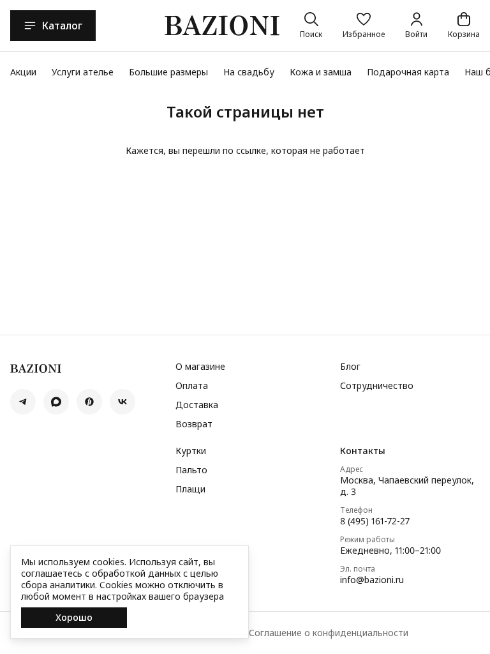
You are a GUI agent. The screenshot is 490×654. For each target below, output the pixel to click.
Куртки (190, 451)
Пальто (191, 470)
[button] (364, 25)
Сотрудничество (376, 386)
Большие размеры (168, 72)
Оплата (191, 386)
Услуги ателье (83, 72)
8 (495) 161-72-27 (375, 521)
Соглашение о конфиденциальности (328, 633)
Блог (350, 366)
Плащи (190, 489)
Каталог (61, 26)
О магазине (200, 366)
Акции (23, 72)
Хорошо (74, 617)
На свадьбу (248, 72)
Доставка (196, 405)
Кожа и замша (321, 72)
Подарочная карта (408, 72)
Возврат (193, 424)
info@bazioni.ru (372, 580)
